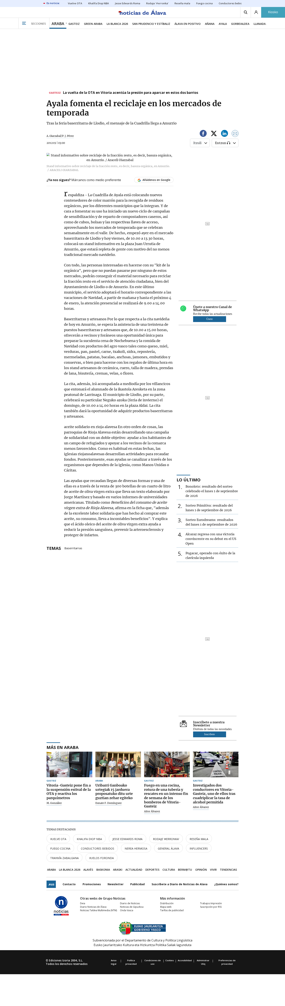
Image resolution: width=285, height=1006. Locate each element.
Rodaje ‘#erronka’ (166, 839)
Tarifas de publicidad (172, 910)
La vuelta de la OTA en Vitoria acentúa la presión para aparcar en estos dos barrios (130, 93)
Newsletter (116, 884)
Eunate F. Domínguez (108, 803)
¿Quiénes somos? (226, 884)
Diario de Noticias (130, 903)
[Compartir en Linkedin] (224, 134)
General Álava (168, 848)
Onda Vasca (126, 910)
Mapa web (166, 906)
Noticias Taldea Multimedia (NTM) (98, 910)
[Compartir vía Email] (235, 134)
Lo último (188, 480)
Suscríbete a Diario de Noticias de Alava (179, 884)
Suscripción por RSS (211, 906)
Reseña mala (199, 839)
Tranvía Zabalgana (64, 858)
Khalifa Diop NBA (89, 839)
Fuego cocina (60, 848)
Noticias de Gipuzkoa (131, 906)
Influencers (199, 848)
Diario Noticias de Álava (93, 906)
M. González (54, 803)
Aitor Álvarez (152, 811)
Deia (82, 903)
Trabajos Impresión (211, 903)
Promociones (92, 884)
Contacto (69, 884)
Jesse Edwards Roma (127, 839)
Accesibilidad (185, 960)
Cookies (169, 960)
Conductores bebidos (97, 848)
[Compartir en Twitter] (213, 134)
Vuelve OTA (58, 839)
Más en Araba (63, 747)
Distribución (167, 903)
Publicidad (137, 884)
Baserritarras (73, 548)
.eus (51, 884)
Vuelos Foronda (101, 858)
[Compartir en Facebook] (203, 134)
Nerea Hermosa (136, 848)
